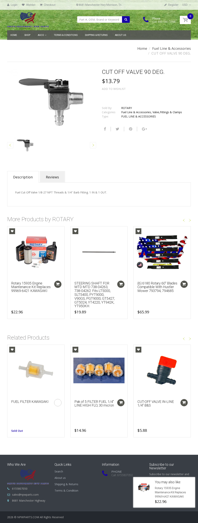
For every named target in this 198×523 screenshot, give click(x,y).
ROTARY (126, 108)
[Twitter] (117, 129)
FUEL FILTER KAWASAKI (30, 402)
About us (60, 478)
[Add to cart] (57, 284)
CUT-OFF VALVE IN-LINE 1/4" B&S (155, 403)
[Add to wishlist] (12, 231)
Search (59, 471)
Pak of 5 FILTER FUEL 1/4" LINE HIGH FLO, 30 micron (94, 403)
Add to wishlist (114, 89)
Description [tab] (23, 177)
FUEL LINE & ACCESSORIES (138, 116)
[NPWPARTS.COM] (28, 19)
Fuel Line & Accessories (171, 48)
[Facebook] (104, 129)
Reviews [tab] (52, 177)
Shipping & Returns (66, 484)
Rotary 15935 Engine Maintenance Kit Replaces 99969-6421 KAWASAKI (31, 287)
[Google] (144, 129)
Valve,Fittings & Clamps (167, 112)
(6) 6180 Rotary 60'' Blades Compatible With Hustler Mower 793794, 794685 (157, 287)
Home (142, 48)
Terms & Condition (66, 490)
